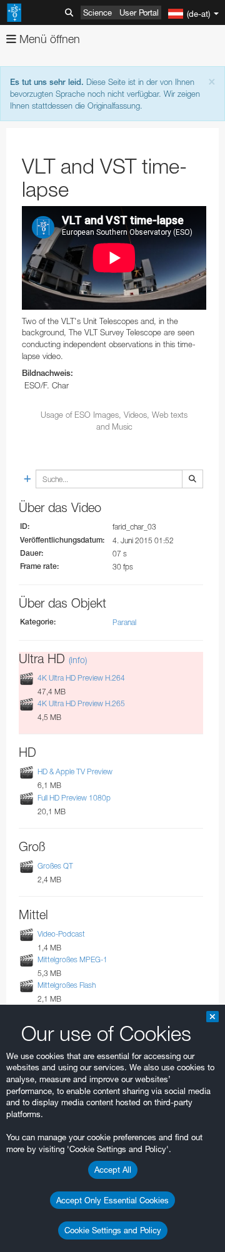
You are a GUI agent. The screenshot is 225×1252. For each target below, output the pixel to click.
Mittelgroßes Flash (67, 985)
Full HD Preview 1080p (74, 797)
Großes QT (55, 865)
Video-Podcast (61, 934)
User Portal (139, 12)
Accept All (112, 1170)
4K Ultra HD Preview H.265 (81, 703)
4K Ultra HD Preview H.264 (81, 678)
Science (97, 12)
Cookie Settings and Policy (112, 1230)
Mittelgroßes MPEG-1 (73, 959)
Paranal (124, 622)
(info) (78, 659)
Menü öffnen (48, 39)
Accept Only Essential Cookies (112, 1200)
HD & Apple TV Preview (75, 772)
